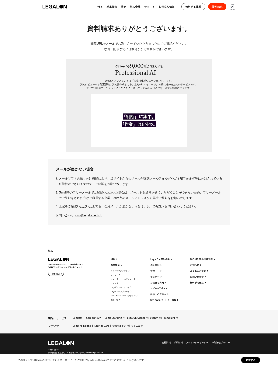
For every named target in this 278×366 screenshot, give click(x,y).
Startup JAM (101, 325)
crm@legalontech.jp (88, 215)
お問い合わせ (197, 276)
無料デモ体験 (193, 7)
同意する (250, 360)
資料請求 (217, 7)
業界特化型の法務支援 (201, 259)
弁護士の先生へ (158, 294)
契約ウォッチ (119, 325)
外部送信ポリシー (221, 342)
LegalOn (77, 317)
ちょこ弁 (135, 325)
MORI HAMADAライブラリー (123, 295)
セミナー (154, 276)
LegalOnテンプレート (120, 291)
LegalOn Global (136, 317)
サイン (113, 283)
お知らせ (194, 265)
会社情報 (166, 342)
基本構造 (111, 6)
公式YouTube (157, 288)
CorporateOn (93, 317)
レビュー (114, 275)
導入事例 (154, 265)
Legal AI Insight (82, 325)
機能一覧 (114, 299)
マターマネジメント (119, 270)
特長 (113, 259)
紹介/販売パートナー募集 (163, 300)
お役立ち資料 (157, 282)
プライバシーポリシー (197, 342)
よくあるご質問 (198, 270)
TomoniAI (169, 317)
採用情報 (178, 342)
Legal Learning (113, 317)
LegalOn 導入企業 (160, 259)
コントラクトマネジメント (122, 279)
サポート (149, 6)
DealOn (154, 317)
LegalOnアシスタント (120, 287)
